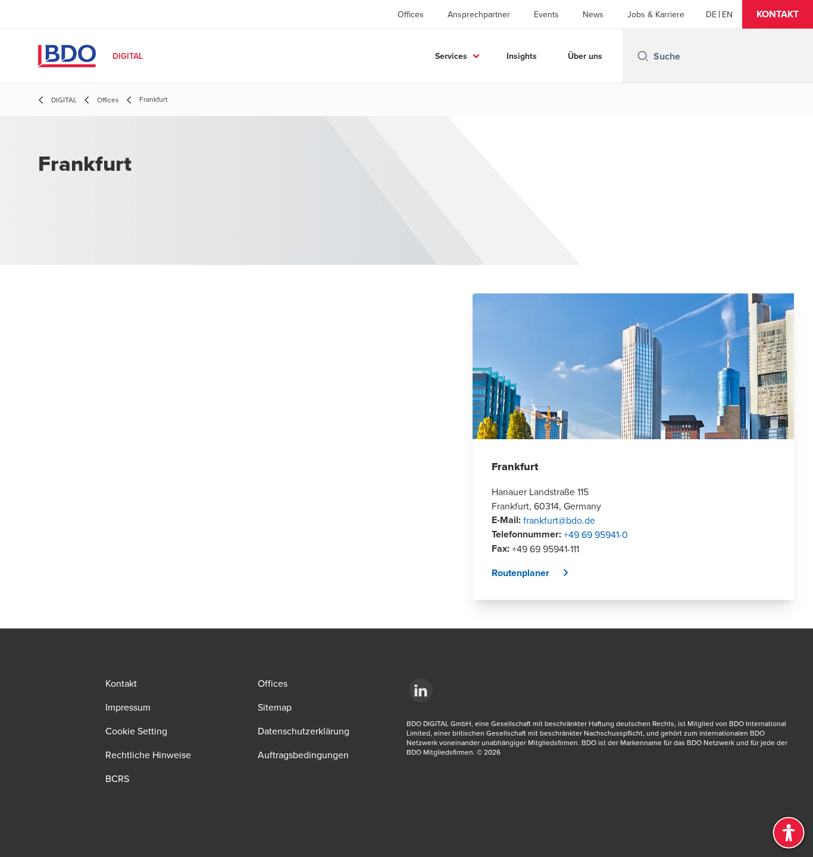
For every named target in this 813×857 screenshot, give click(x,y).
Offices (411, 14)
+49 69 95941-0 (596, 534)
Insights (521, 56)
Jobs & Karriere (655, 14)
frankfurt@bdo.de (559, 520)
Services (451, 56)
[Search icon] (643, 56)
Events (546, 14)
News (593, 14)
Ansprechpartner (479, 14)
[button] (777, 14)
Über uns (585, 56)
